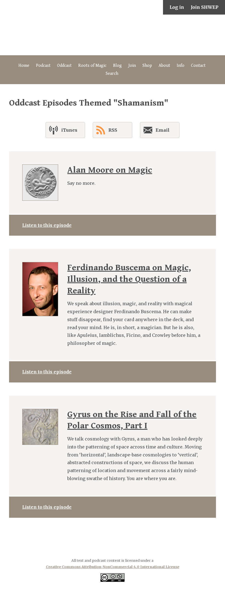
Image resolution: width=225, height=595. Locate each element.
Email (163, 130)
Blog (117, 65)
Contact (198, 65)
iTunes (69, 130)
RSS (112, 130)
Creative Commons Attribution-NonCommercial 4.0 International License (112, 566)
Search (112, 73)
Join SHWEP (204, 7)
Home (23, 65)
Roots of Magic (92, 65)
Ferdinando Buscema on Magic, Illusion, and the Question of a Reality (129, 279)
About (164, 65)
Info (180, 65)
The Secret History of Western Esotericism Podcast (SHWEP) (112, 35)
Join (132, 65)
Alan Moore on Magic (109, 170)
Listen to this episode (47, 225)
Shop (147, 65)
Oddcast (64, 65)
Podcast (43, 65)
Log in (177, 7)
